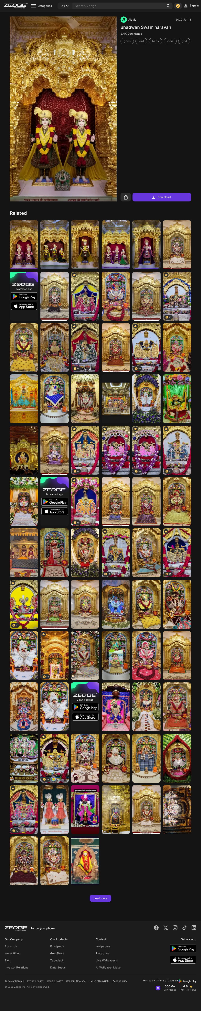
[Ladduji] (177, 398)
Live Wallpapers (106, 960)
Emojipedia (57, 946)
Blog (8, 960)
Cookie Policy (55, 980)
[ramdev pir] (24, 398)
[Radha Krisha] (54, 244)
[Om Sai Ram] (85, 860)
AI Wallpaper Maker (109, 967)
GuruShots (57, 953)
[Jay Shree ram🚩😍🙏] (54, 296)
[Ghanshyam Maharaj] (85, 244)
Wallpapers (103, 946)
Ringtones (102, 953)
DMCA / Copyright (99, 980)
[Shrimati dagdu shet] (24, 450)
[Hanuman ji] (54, 706)
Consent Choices (76, 980)
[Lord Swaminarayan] (24, 244)
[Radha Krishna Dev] (116, 244)
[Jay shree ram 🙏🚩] (116, 296)
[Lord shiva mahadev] (116, 809)
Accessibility (120, 980)
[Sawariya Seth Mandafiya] (85, 296)
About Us (11, 946)
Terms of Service (14, 980)
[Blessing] (177, 809)
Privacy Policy (35, 980)
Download (164, 197)
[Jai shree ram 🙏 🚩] (177, 244)
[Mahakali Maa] (24, 552)
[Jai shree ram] (54, 347)
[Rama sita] (24, 758)
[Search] (168, 6)
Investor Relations (16, 967)
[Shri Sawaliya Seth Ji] (116, 450)
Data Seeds (58, 967)
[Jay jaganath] (116, 398)
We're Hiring (13, 953)
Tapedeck (57, 960)
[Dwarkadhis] (116, 706)
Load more (101, 898)
